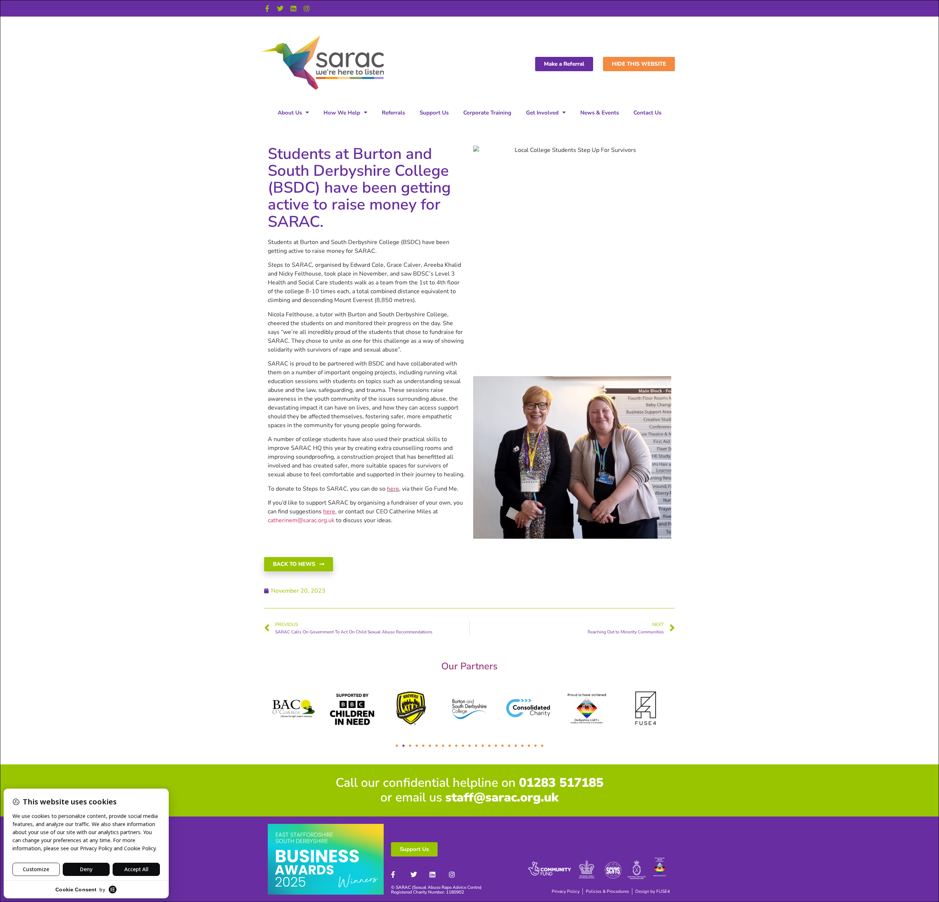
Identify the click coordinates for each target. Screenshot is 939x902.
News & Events (599, 112)
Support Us (434, 112)
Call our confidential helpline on (469, 782)
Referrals (393, 112)
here (393, 489)
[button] (397, 746)
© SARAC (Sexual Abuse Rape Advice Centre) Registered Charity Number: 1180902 (436, 889)
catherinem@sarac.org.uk (301, 520)
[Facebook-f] (267, 8)
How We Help (342, 112)
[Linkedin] (293, 8)
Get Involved (542, 112)
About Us (290, 112)
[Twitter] (280, 8)
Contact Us (647, 112)
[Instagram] (306, 8)
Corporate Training (487, 112)
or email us (469, 797)
